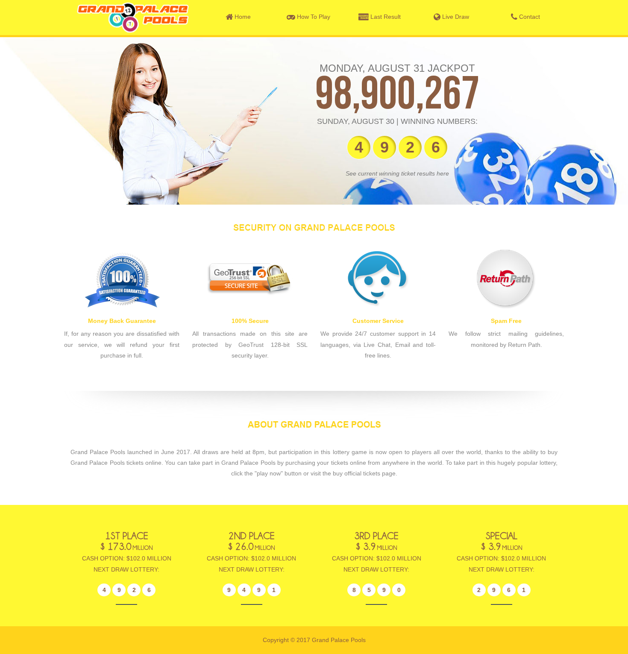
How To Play (312, 16)
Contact (528, 16)
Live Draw (454, 16)
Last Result (385, 16)
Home (242, 16)
